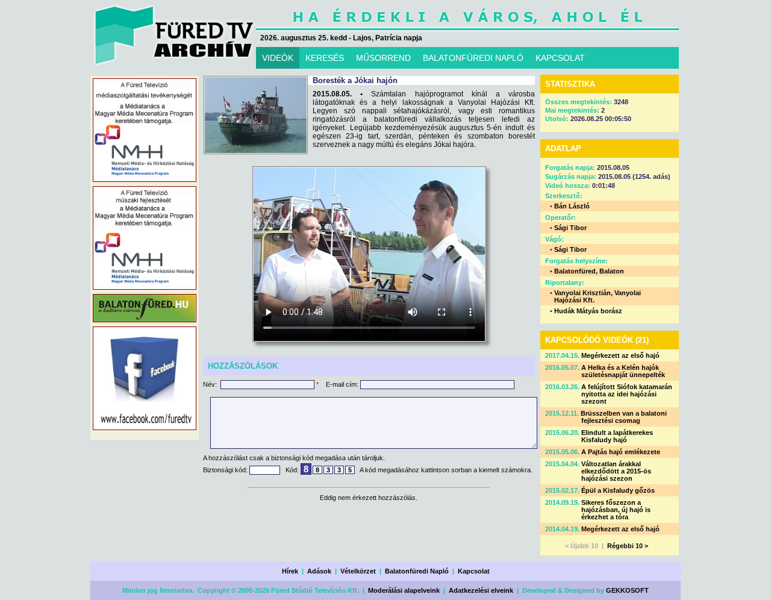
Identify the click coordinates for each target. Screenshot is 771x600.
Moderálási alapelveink (404, 590)
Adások (319, 571)
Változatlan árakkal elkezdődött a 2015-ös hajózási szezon (616, 471)
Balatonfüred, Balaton (589, 271)
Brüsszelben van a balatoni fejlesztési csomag (624, 417)
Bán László (572, 206)
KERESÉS (324, 58)
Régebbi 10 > (627, 545)
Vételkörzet (358, 571)
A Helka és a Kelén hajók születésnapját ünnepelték (623, 371)
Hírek (290, 571)
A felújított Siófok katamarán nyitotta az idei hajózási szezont (626, 394)
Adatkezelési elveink (481, 590)
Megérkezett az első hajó (620, 355)
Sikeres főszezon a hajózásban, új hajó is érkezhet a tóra (616, 509)
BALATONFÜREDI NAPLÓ (473, 58)
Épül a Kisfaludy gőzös (618, 490)
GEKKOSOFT (627, 590)
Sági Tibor (570, 227)
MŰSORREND (383, 58)
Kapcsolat (474, 571)
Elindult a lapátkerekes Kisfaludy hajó (617, 436)
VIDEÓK (277, 58)
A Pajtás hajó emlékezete (620, 451)
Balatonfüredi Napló (417, 571)
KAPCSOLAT (560, 58)
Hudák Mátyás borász (588, 310)
